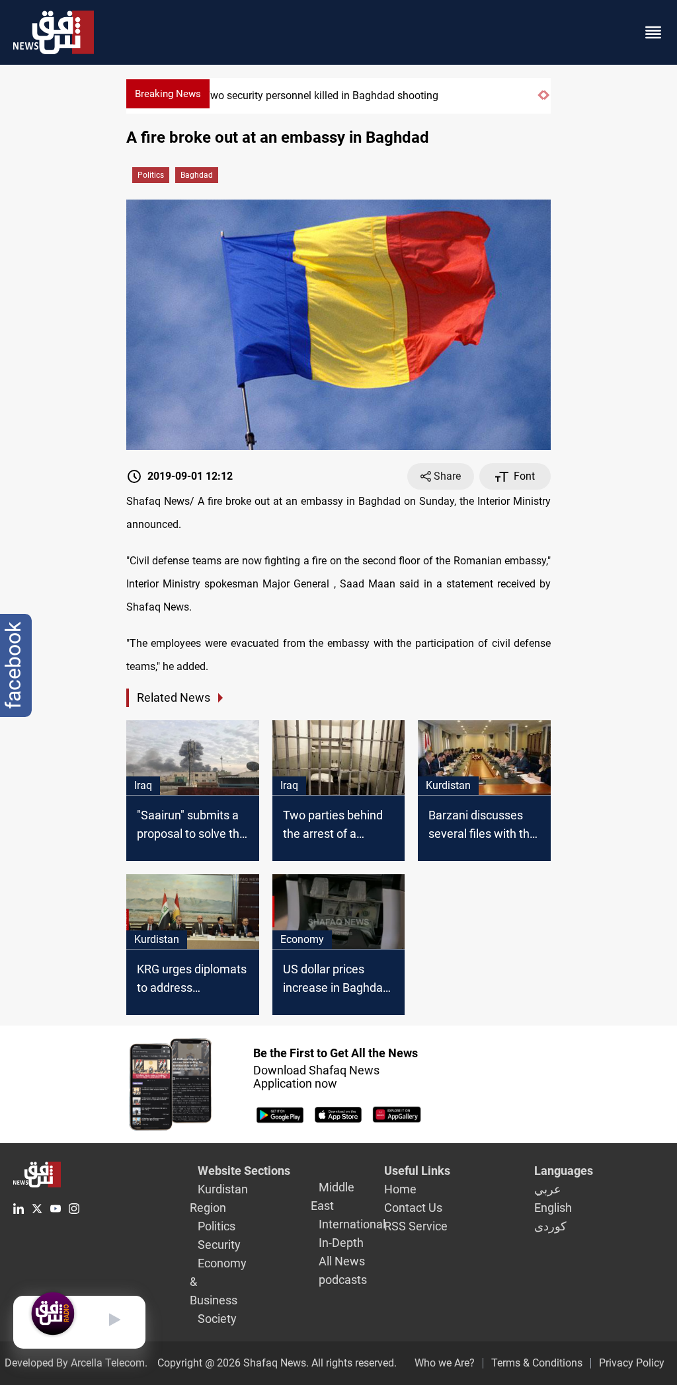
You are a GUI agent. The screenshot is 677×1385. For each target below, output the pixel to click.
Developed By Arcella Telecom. (76, 1363)
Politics (151, 175)
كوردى (550, 1226)
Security (219, 1245)
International (352, 1224)
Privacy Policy (631, 1363)
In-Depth (341, 1243)
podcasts (343, 1280)
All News (342, 1261)
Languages (563, 1171)
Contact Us (413, 1208)
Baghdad (196, 175)
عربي (547, 1189)
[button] (540, 101)
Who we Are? (445, 1363)
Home (400, 1189)
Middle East (332, 1196)
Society (217, 1319)
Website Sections (244, 1171)
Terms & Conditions (536, 1363)
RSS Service (416, 1226)
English (553, 1208)
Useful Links (417, 1171)
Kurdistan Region (219, 1198)
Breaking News (168, 94)
